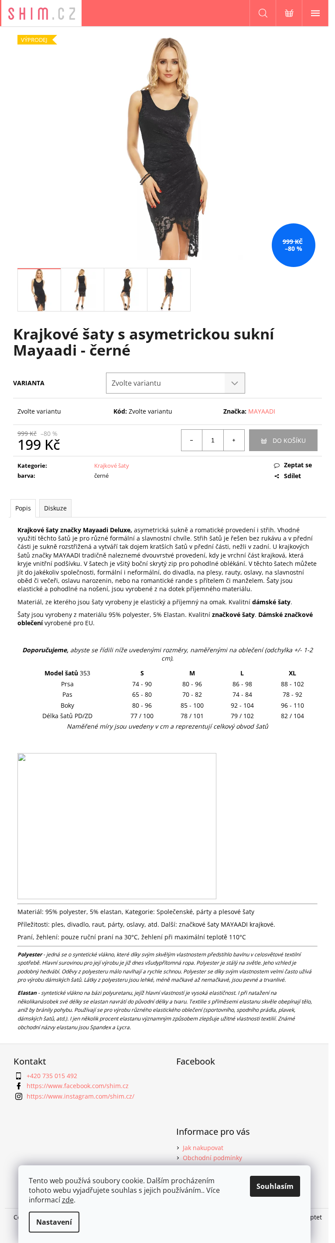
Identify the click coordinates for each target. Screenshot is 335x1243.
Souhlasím (275, 1186)
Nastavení (54, 1222)
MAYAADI (261, 411)
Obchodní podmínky (212, 1158)
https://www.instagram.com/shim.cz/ (80, 1096)
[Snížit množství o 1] (191, 440)
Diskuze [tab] (55, 508)
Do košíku (289, 440)
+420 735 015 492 (52, 1076)
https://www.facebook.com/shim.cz (78, 1086)
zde (68, 1200)
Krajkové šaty (111, 465)
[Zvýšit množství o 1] (233, 440)
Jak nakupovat (203, 1148)
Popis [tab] (23, 508)
